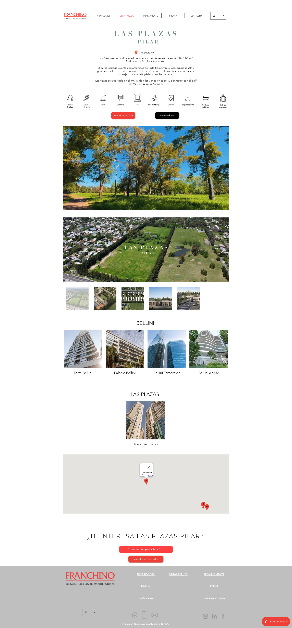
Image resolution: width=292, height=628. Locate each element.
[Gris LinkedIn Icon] (214, 616)
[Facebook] (223, 616)
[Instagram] (205, 616)
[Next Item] (223, 250)
